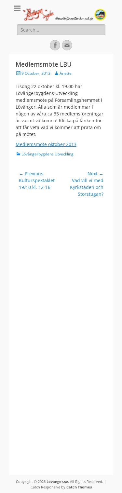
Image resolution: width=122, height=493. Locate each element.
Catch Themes (79, 487)
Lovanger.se (57, 481)
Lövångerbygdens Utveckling (47, 154)
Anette (66, 73)
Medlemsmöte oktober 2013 (46, 144)
